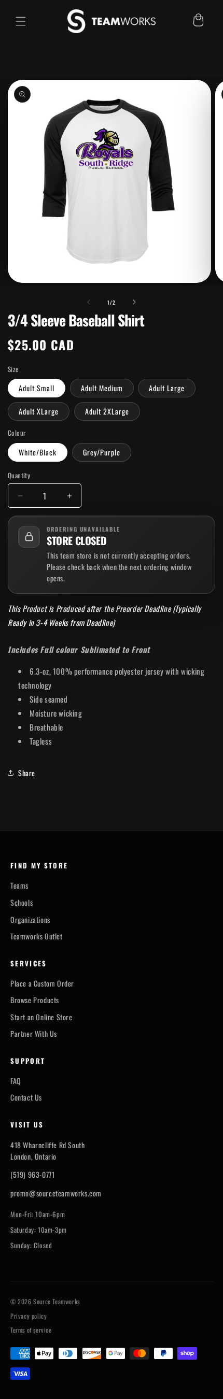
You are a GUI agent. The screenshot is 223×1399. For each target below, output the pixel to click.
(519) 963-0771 (32, 1174)
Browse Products (34, 1000)
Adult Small (36, 387)
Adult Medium (102, 387)
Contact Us (26, 1097)
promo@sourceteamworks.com (56, 1193)
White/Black (38, 452)
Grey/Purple (101, 452)
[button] (20, 21)
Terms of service (31, 1330)
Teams (19, 885)
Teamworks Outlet (36, 936)
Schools (21, 902)
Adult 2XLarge (107, 411)
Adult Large (167, 387)
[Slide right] (134, 302)
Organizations (30, 920)
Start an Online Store (41, 1017)
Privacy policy (28, 1316)
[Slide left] (88, 302)
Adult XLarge (39, 411)
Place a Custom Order (42, 983)
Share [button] (26, 772)
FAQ (15, 1081)
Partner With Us (33, 1034)
